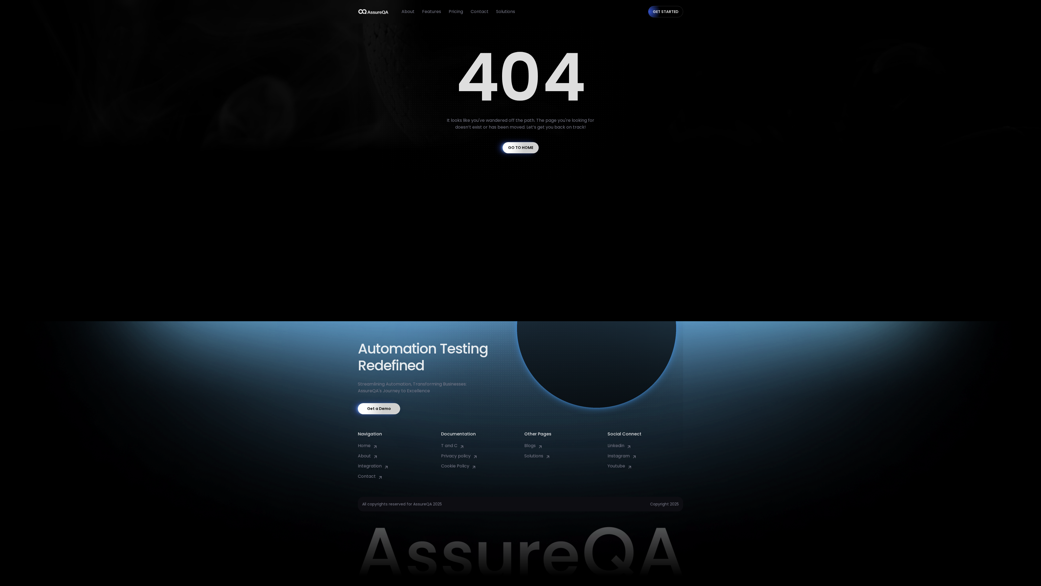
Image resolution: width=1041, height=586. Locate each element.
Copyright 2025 (664, 504)
